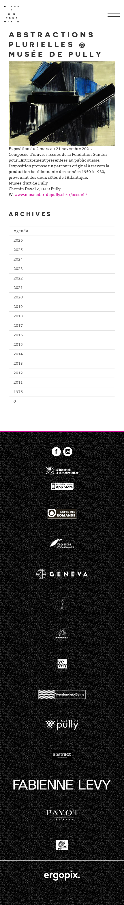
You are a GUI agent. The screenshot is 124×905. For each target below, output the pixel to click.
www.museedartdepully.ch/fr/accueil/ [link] (50, 195)
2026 (18, 241)
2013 (18, 364)
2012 (18, 373)
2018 (18, 316)
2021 (18, 288)
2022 (18, 279)
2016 (18, 335)
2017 (18, 326)
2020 (18, 298)
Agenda (21, 231)
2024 (18, 260)
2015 (18, 345)
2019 (18, 307)
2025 (18, 250)
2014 (18, 354)
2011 (18, 383)
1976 (18, 392)
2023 (18, 269)
